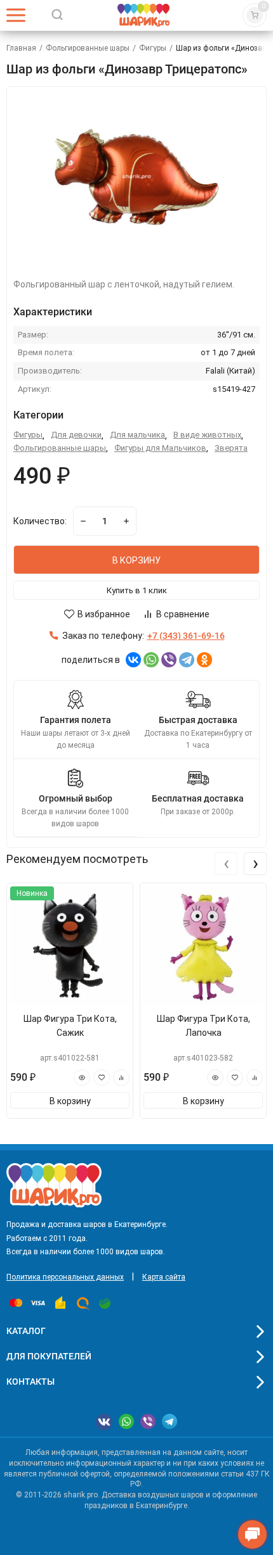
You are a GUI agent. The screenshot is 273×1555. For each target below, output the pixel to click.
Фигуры (152, 48)
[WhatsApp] (151, 659)
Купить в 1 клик (137, 590)
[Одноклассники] (204, 659)
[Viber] (168, 659)
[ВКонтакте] (133, 659)
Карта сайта (163, 1277)
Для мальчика (137, 434)
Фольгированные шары (88, 48)
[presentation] (226, 863)
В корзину (70, 1101)
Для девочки (76, 434)
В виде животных (207, 434)
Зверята (231, 448)
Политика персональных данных (65, 1277)
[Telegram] (186, 659)
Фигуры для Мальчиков (160, 448)
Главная (21, 48)
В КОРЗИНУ (136, 560)
